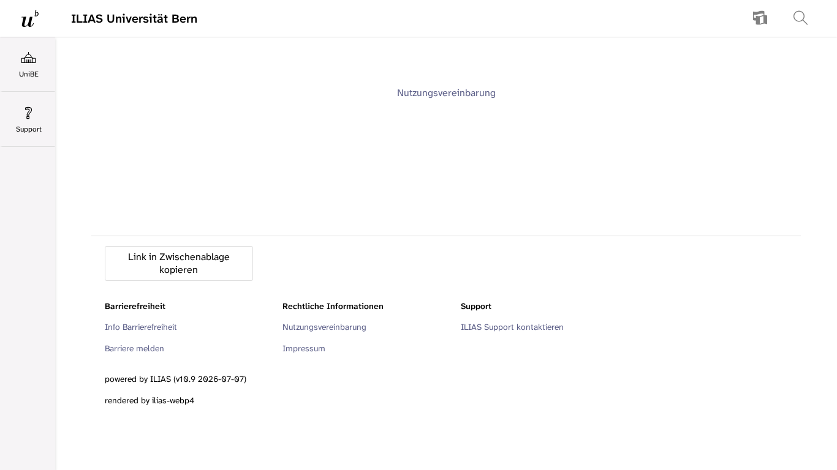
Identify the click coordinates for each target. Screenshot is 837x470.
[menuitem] (760, 18)
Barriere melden (134, 348)
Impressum (303, 348)
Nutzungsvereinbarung (446, 92)
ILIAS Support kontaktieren (512, 326)
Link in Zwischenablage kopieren (179, 263)
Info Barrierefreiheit (141, 326)
